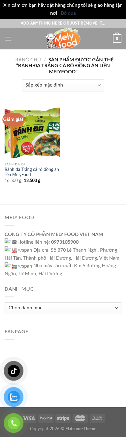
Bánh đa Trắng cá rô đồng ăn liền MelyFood (32, 172)
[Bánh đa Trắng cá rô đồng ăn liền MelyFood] (32, 131)
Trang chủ (27, 59)
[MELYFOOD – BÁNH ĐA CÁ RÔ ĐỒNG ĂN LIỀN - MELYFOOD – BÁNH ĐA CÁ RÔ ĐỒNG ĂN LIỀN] (63, 38)
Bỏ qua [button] (68, 13)
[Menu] (8, 38)
